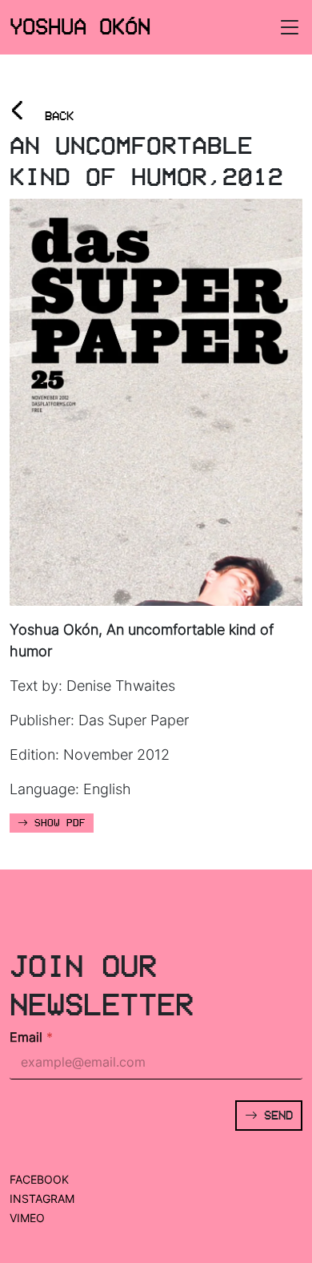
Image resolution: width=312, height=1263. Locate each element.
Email (31, 1037)
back (42, 111)
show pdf (57, 823)
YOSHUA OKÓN (80, 26)
